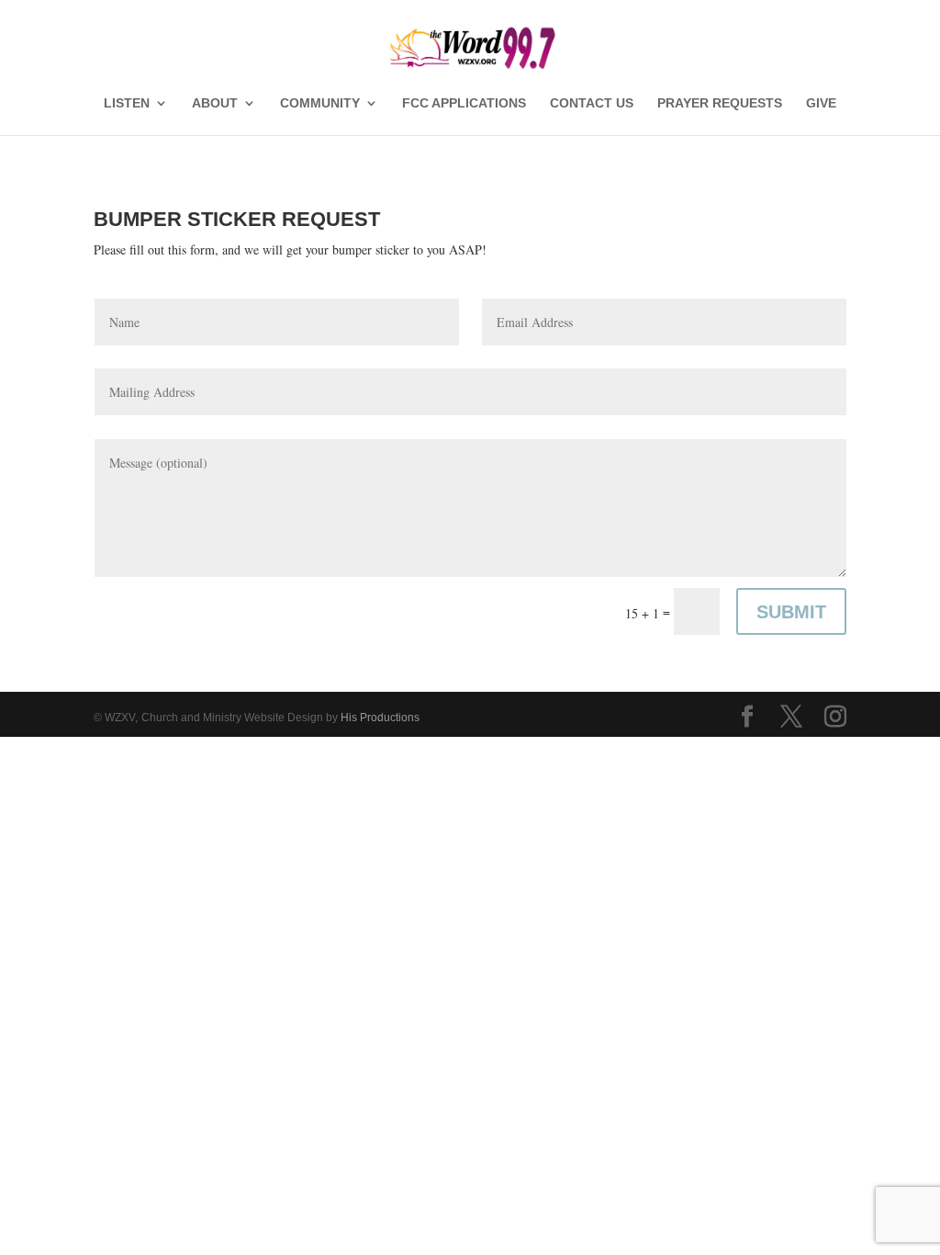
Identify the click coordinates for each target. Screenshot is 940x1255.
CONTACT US (591, 103)
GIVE (821, 103)
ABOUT (215, 103)
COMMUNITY (320, 103)
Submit (791, 612)
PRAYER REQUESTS (719, 103)
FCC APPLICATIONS (464, 103)
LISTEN (127, 103)
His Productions (380, 717)
